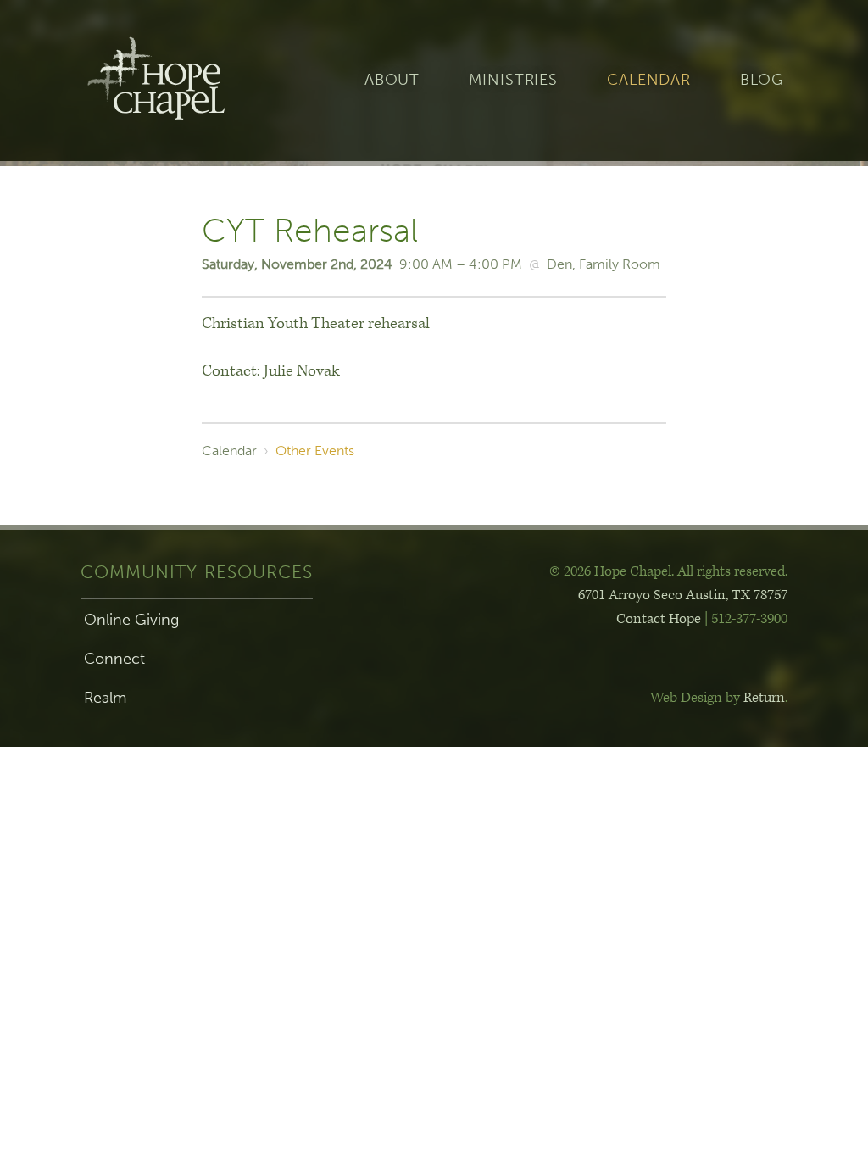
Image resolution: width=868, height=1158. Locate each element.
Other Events (314, 451)
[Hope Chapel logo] (184, 80)
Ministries (513, 80)
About (392, 80)
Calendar (649, 80)
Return (764, 697)
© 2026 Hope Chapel (610, 571)
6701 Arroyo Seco (682, 595)
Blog (762, 80)
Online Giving (131, 619)
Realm (105, 697)
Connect (114, 658)
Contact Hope (658, 619)
